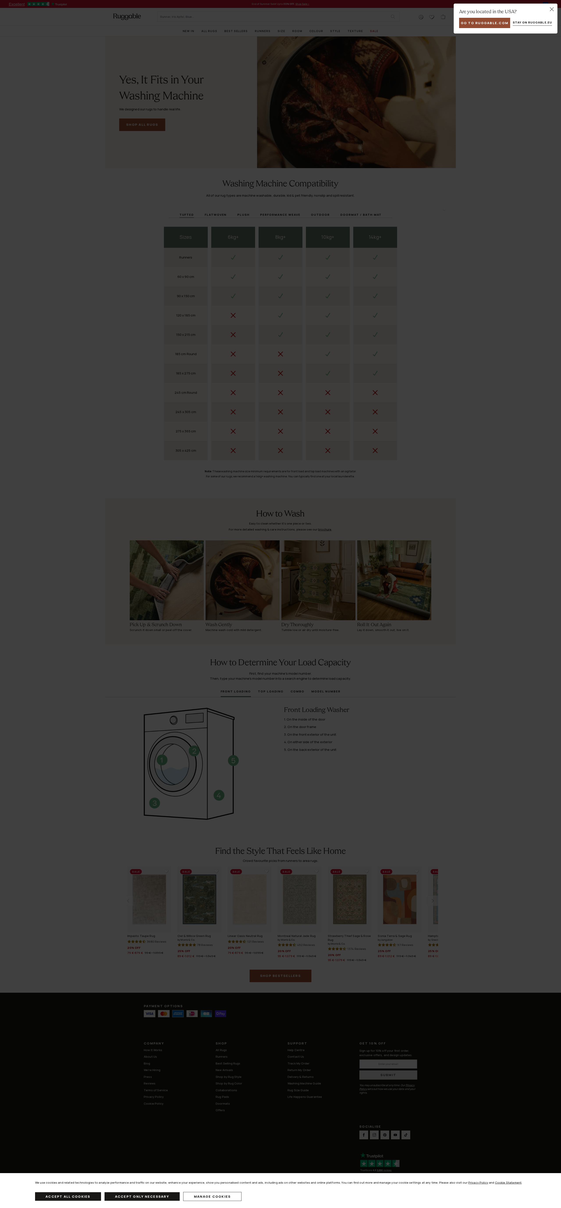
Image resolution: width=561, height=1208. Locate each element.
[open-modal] (552, 9)
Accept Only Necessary (142, 1196)
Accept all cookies (68, 1196)
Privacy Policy (478, 1183)
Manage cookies (212, 1196)
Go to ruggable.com (485, 23)
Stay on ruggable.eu (532, 22)
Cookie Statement (508, 1183)
